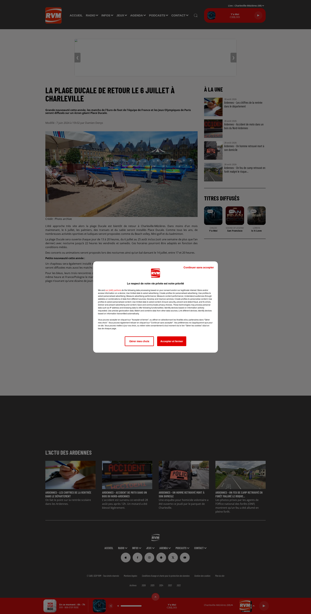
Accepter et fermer (171, 341)
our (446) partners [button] (113, 290)
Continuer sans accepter (199, 267)
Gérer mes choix (139, 341)
